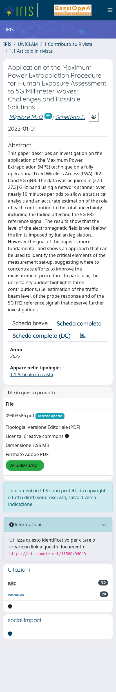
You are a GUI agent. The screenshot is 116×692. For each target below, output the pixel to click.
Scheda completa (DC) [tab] (41, 335)
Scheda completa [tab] (79, 323)
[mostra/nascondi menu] (110, 10)
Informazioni (27, 524)
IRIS (7, 44)
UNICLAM (28, 44)
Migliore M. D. (26, 116)
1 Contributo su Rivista (68, 44)
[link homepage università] (72, 10)
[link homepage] (20, 10)
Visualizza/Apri (25, 465)
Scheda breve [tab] (30, 323)
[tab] (82, 336)
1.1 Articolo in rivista (31, 51)
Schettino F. (70, 116)
